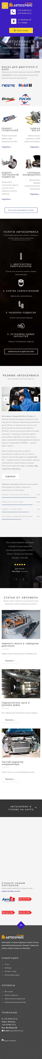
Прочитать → (10, 661)
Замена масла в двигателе (15, 999)
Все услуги (9, 991)
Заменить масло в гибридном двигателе (20, 644)
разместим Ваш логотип (11, 891)
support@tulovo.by (16, 1031)
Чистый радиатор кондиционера (13, 763)
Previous (6, 399)
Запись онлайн (22, 30)
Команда (8, 968)
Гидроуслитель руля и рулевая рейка (16, 704)
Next (36, 399)
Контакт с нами (10, 971)
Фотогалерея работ (12, 975)
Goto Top (21, 925)
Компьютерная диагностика (15, 1002)
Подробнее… (7, 147)
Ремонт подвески (11, 995)
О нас (7, 964)
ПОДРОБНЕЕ (10, 476)
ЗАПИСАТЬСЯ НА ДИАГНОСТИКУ (21, 351)
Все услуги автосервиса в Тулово (21, 210)
